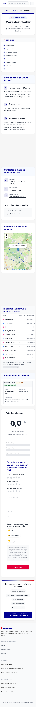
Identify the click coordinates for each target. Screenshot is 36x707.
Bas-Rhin (15, 10)
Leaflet (15, 269)
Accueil (3, 645)
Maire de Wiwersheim (18, 603)
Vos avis (7, 65)
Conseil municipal (10, 62)
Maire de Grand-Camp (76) (8, 683)
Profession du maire (10, 52)
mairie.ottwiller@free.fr (17, 196)
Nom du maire (9, 45)
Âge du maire (9, 48)
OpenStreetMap (22, 269)
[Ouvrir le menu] (32, 3)
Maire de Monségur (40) (8, 687)
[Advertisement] (18, 150)
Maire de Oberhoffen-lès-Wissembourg (18, 595)
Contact (3, 653)
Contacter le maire (10, 55)
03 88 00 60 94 (15, 190)
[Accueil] (2, 10)
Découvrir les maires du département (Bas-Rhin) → (18, 614)
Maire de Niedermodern (18, 591)
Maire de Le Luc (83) (7, 692)
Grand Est (7, 10)
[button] (18, 250)
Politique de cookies (28, 702)
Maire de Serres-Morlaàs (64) (9, 672)
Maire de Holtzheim (18, 599)
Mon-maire (8, 628)
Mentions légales (5, 649)
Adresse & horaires (10, 59)
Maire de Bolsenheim (18, 608)
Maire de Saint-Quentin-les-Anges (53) (12, 668)
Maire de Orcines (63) (7, 664)
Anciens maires (9, 69)
